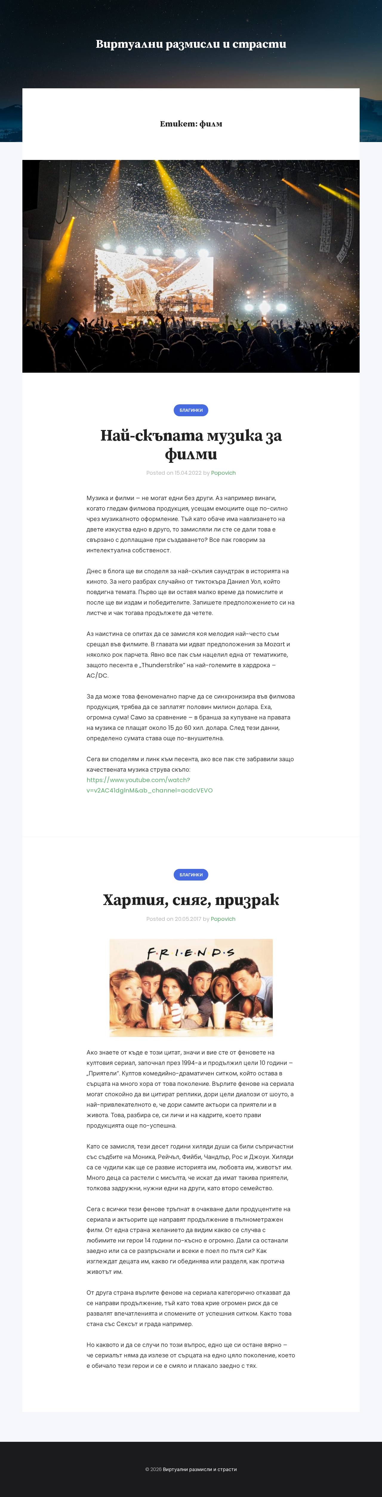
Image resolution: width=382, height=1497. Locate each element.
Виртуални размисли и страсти (191, 44)
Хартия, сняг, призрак (191, 900)
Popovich (223, 473)
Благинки (191, 410)
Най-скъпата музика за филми (191, 445)
